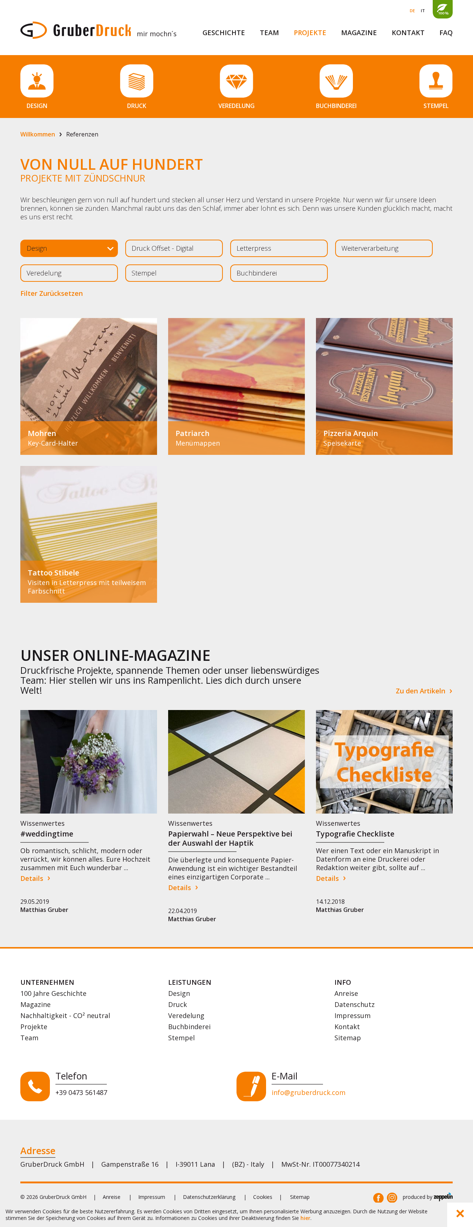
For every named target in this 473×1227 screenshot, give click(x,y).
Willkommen (37, 134)
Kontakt (408, 32)
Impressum (352, 1015)
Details (31, 878)
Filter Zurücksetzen (51, 293)
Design (179, 993)
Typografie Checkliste (355, 834)
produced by (418, 1196)
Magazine (359, 32)
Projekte (310, 32)
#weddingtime (46, 834)
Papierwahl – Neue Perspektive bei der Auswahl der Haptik (230, 838)
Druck (177, 1004)
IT (423, 10)
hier (305, 1217)
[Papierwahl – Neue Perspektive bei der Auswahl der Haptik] (236, 762)
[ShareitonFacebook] (378, 1198)
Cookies (262, 1196)
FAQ (446, 32)
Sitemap (347, 1037)
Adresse (37, 1150)
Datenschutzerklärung (209, 1196)
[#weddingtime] (88, 762)
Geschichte (224, 32)
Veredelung (186, 1015)
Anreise (346, 993)
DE (412, 10)
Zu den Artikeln (420, 691)
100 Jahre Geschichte (53, 993)
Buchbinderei (189, 1026)
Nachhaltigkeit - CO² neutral (65, 1015)
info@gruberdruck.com (309, 1092)
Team (269, 32)
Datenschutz (354, 1004)
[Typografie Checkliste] (384, 762)
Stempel (181, 1037)
